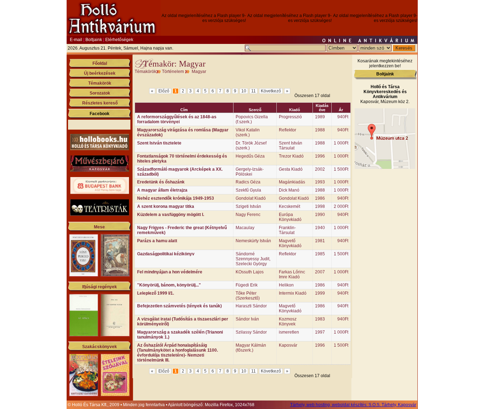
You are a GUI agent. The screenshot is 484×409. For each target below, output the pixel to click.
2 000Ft (341, 206)
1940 (320, 227)
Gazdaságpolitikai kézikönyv (166, 253)
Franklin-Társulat (287, 230)
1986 (320, 198)
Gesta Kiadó (291, 169)
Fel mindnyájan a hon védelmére (169, 271)
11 (253, 91)
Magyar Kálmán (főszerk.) (251, 348)
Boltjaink (93, 39)
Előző (163, 91)
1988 (320, 129)
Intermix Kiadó (292, 293)
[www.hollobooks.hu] (99, 148)
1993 (320, 182)
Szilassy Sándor (251, 332)
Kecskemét (289, 206)
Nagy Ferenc (248, 214)
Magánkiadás (292, 182)
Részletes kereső (100, 103)
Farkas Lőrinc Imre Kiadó (292, 274)
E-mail (76, 39)
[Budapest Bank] (99, 192)
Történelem (173, 71)
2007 (320, 271)
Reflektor (287, 129)
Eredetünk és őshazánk (161, 182)
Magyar (199, 71)
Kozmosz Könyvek (288, 321)
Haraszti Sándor (251, 305)
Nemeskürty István (253, 240)
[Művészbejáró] (99, 170)
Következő (271, 91)
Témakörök (99, 83)
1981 (320, 240)
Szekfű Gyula (248, 190)
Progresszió (290, 116)
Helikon (286, 285)
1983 (320, 319)
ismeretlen (289, 332)
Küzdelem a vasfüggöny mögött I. (170, 214)
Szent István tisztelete (159, 143)
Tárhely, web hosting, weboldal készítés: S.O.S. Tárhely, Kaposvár (353, 404)
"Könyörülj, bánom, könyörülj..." (169, 285)
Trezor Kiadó (291, 156)
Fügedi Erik (247, 285)
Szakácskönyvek (99, 346)
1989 (320, 116)
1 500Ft (341, 169)
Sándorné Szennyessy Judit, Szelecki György (253, 258)
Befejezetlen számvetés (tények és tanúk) (179, 305)
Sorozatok (100, 93)
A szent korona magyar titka (165, 206)
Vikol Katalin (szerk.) (248, 132)
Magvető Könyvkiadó (290, 243)
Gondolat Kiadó (251, 198)
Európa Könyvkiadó (290, 217)
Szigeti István (248, 206)
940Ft (342, 116)
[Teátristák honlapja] (99, 214)
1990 (320, 214)
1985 (320, 253)
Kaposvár (288, 345)
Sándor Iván (247, 319)
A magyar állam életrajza (162, 190)
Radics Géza (248, 182)
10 (243, 91)
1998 (320, 206)
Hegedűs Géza (250, 156)
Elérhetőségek (119, 39)
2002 (320, 169)
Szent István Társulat (290, 145)
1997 (320, 332)
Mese (99, 227)
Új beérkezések (100, 73)
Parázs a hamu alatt (157, 240)
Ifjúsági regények (99, 286)
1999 (320, 293)
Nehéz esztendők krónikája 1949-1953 (175, 198)
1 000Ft (341, 143)
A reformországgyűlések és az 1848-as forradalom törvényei (176, 119)
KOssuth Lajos (250, 271)
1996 (320, 156)
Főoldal (99, 63)
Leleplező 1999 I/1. (155, 293)
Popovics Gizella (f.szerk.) (252, 119)
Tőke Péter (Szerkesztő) (248, 296)
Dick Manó (289, 190)
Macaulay (245, 227)
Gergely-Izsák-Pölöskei (250, 172)
